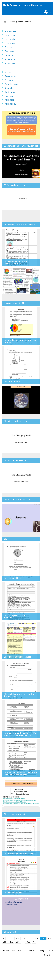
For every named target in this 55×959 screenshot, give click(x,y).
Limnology (9, 55)
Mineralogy (10, 63)
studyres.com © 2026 (11, 950)
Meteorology (10, 59)
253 (17, 938)
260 (11, 942)
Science (12, 22)
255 (30, 938)
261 (17, 942)
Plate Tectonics (11, 84)
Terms (31, 950)
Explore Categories (32, 5)
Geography (10, 43)
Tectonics (9, 96)
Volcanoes (9, 100)
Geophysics (10, 51)
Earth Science (24, 22)
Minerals (8, 72)
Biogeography (11, 35)
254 (24, 938)
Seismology (10, 88)
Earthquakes (10, 39)
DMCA (50, 950)
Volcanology (10, 104)
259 (4, 942)
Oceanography (11, 76)
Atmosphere (10, 31)
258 (49, 938)
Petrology (9, 80)
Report (47, 955)
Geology (8, 47)
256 (36, 938)
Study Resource (11, 5)
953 (28, 942)
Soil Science (10, 92)
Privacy (41, 950)
